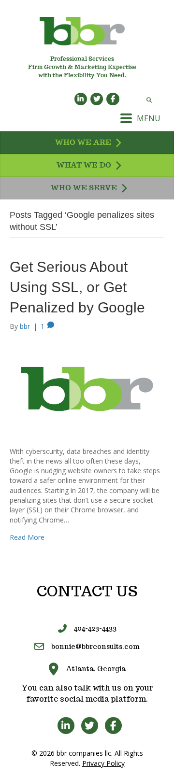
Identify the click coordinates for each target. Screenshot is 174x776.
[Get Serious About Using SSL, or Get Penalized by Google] (87, 388)
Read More (27, 537)
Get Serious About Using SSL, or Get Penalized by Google (77, 287)
